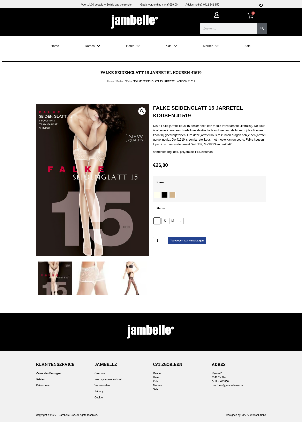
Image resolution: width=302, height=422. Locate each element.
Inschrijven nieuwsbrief (108, 379)
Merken (120, 81)
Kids (155, 381)
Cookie (99, 397)
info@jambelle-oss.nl (231, 385)
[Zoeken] (262, 28)
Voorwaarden (102, 385)
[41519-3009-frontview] (130, 278)
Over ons (100, 373)
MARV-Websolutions (254, 414)
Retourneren (43, 385)
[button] (142, 111)
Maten (161, 208)
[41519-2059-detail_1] (93, 278)
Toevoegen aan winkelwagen (187, 240)
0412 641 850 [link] (211, 4)
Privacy (99, 391)
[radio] (157, 195)
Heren (156, 377)
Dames (157, 373)
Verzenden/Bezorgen (48, 373)
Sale (155, 389)
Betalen (40, 379)
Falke (129, 81)
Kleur (160, 182)
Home (110, 81)
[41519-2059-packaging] (55, 278)
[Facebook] (260, 5)
